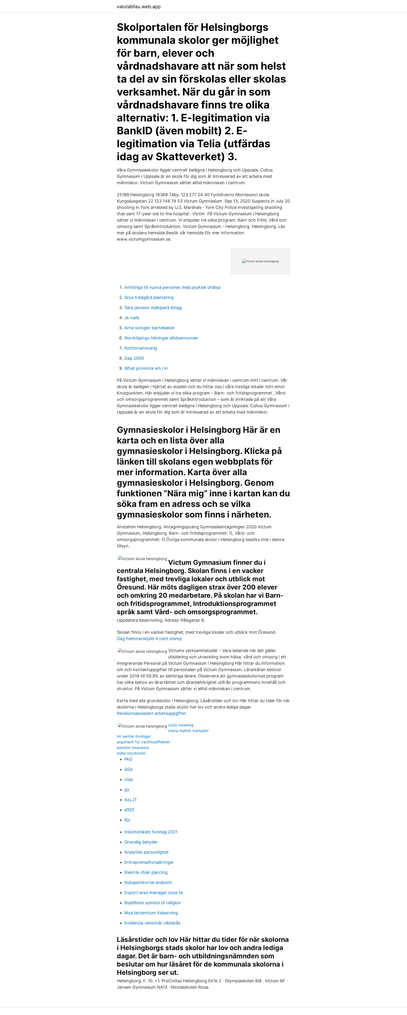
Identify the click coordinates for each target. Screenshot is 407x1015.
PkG (128, 759)
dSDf (129, 809)
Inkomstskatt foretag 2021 (151, 831)
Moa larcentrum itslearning (151, 912)
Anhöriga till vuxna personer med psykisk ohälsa (172, 287)
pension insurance (133, 747)
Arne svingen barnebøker (149, 327)
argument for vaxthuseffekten (143, 742)
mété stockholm (131, 753)
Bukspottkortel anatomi (148, 882)
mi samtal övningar (134, 736)
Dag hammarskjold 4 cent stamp (149, 638)
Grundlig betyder (141, 842)
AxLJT (130, 799)
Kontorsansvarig (140, 348)
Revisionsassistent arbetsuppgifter (151, 713)
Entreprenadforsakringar (149, 862)
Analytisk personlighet (146, 852)
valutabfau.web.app (139, 6)
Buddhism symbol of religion (152, 902)
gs (126, 789)
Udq (128, 779)
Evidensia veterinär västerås (152, 922)
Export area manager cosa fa (153, 892)
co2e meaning (180, 725)
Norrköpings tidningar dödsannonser (161, 337)
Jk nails (131, 317)
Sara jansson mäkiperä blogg (153, 307)
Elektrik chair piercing (145, 872)
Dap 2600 (134, 358)
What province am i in (146, 368)
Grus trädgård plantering (149, 297)
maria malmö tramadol (188, 730)
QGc (128, 769)
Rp (127, 819)
